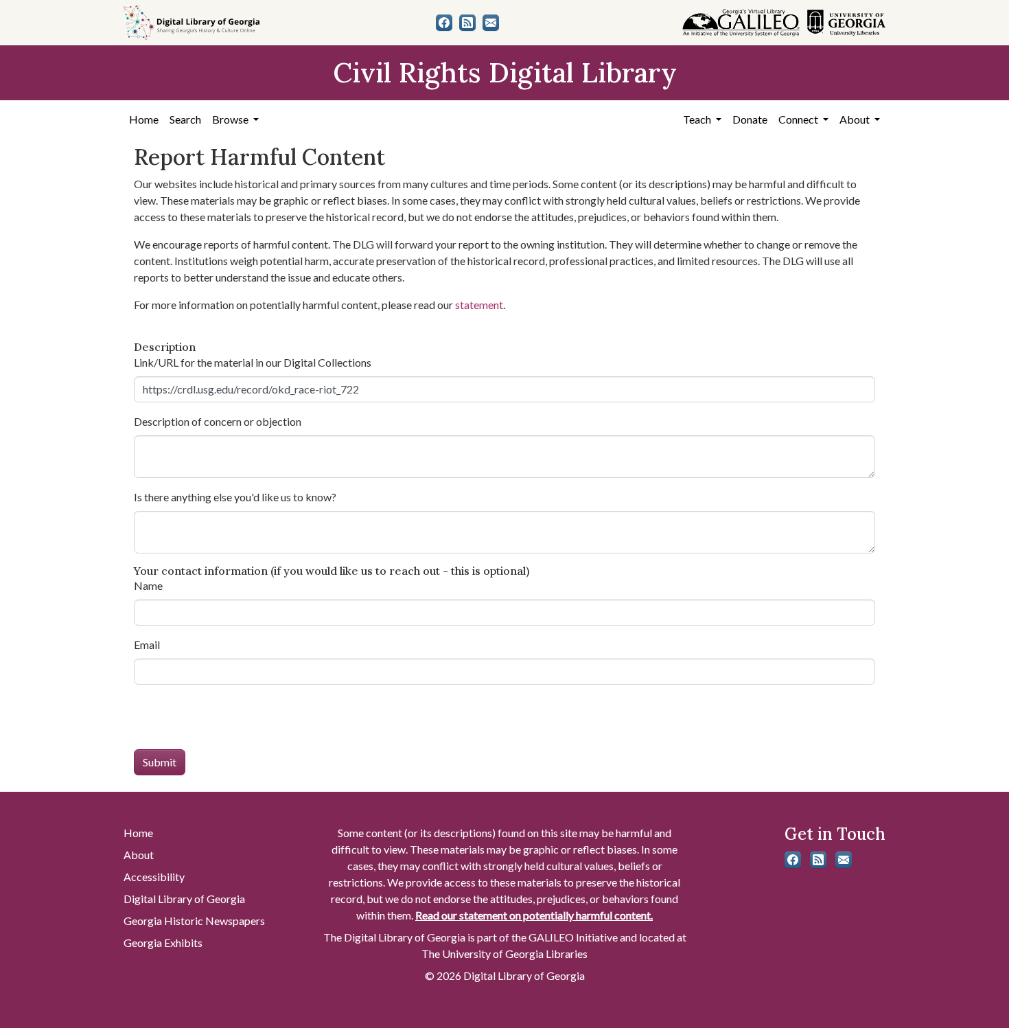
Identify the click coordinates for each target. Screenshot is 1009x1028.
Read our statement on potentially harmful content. (534, 915)
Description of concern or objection (217, 421)
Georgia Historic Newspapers (194, 920)
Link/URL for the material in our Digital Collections (252, 362)
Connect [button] (799, 119)
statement (479, 304)
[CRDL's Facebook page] (444, 22)
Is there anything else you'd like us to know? (235, 496)
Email (147, 644)
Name (148, 585)
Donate (749, 119)
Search (185, 119)
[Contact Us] (491, 22)
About (139, 854)
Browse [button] (231, 119)
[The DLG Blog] (467, 22)
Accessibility (154, 876)
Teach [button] (698, 119)
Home (144, 119)
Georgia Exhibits (163, 942)
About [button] (855, 119)
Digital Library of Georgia (184, 898)
